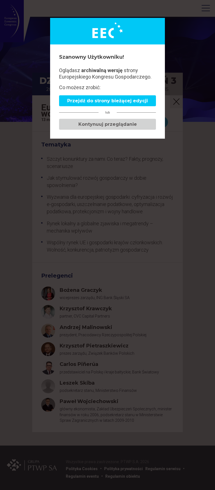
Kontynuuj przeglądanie (107, 124)
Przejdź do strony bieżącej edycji (107, 100)
